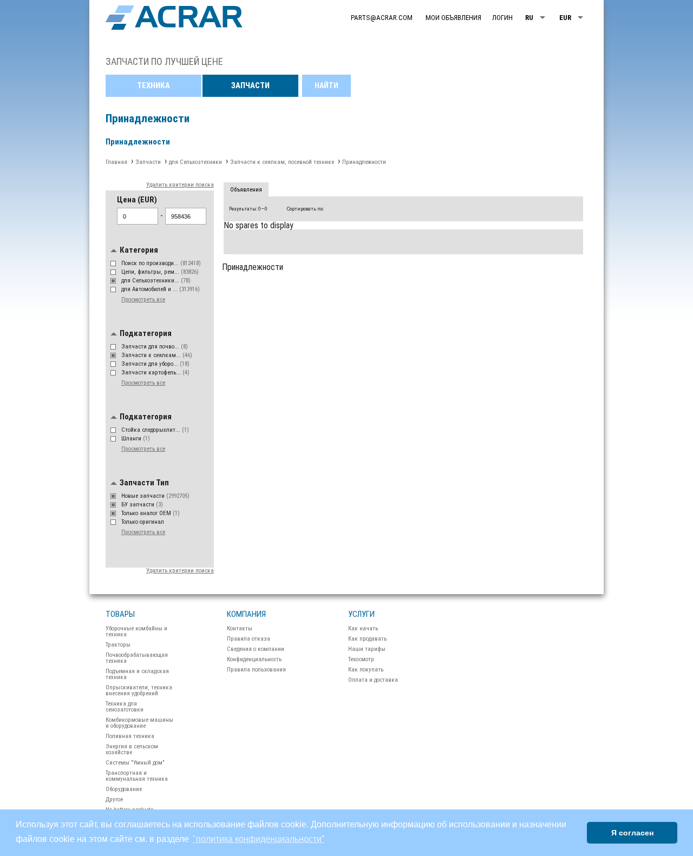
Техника (153, 85)
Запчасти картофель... (155, 372)
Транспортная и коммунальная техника (137, 776)
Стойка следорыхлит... (155, 429)
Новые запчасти (155, 495)
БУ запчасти (142, 504)
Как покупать (365, 670)
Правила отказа (248, 639)
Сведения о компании (255, 649)
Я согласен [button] (632, 832)
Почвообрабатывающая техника (137, 658)
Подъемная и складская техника (137, 674)
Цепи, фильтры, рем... (160, 271)
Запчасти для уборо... (155, 363)
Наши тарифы (366, 649)
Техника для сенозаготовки (124, 707)
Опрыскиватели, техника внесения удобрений (139, 690)
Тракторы (118, 645)
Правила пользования (256, 670)
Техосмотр (361, 659)
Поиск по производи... (161, 263)
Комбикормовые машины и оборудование (139, 723)
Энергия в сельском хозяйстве (132, 749)
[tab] (246, 189)
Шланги (135, 438)
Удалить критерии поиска (180, 185)
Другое (114, 799)
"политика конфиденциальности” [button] (258, 839)
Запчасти (250, 85)
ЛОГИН (502, 18)
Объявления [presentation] (246, 189)
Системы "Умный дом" (135, 763)
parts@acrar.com (382, 18)
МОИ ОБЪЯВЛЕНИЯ (453, 18)
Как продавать (367, 639)
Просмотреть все (143, 299)
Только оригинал (143, 521)
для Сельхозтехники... (156, 280)
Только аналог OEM (150, 513)
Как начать (363, 628)
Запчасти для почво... (154, 346)
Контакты (239, 628)
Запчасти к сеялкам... (156, 355)
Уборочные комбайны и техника (136, 631)
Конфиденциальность (254, 659)
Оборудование (124, 789)
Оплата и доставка (373, 680)
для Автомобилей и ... (160, 289)
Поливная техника (130, 736)
